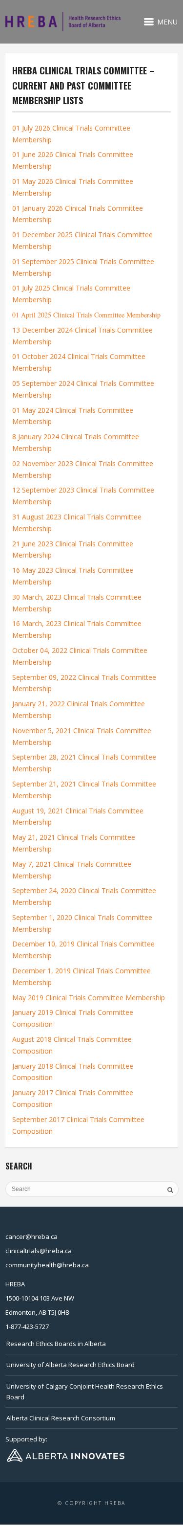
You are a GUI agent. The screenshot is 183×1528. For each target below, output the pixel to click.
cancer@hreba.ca (31, 1236)
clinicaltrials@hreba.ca (38, 1250)
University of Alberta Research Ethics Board (70, 1364)
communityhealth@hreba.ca (47, 1264)
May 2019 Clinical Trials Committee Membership (88, 997)
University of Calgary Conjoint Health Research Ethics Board (84, 1391)
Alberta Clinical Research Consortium (60, 1418)
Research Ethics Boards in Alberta (56, 1343)
